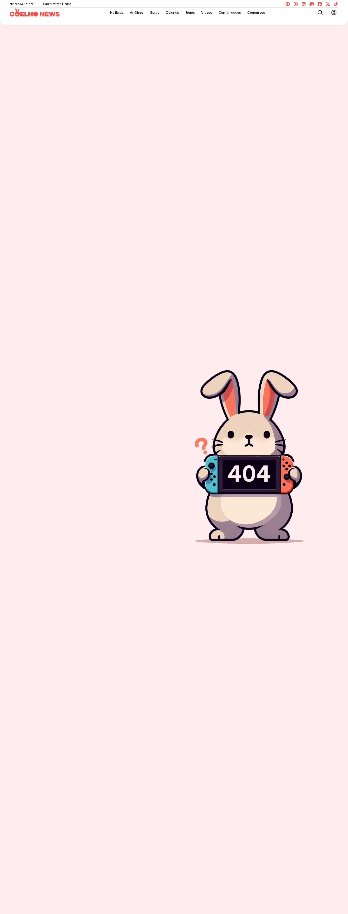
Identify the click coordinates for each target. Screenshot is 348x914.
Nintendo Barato (22, 4)
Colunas (172, 12)
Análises (136, 12)
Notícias (116, 12)
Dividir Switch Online (56, 4)
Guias (154, 12)
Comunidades (230, 12)
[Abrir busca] (320, 12)
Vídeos (206, 12)
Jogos (190, 12)
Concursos (256, 12)
